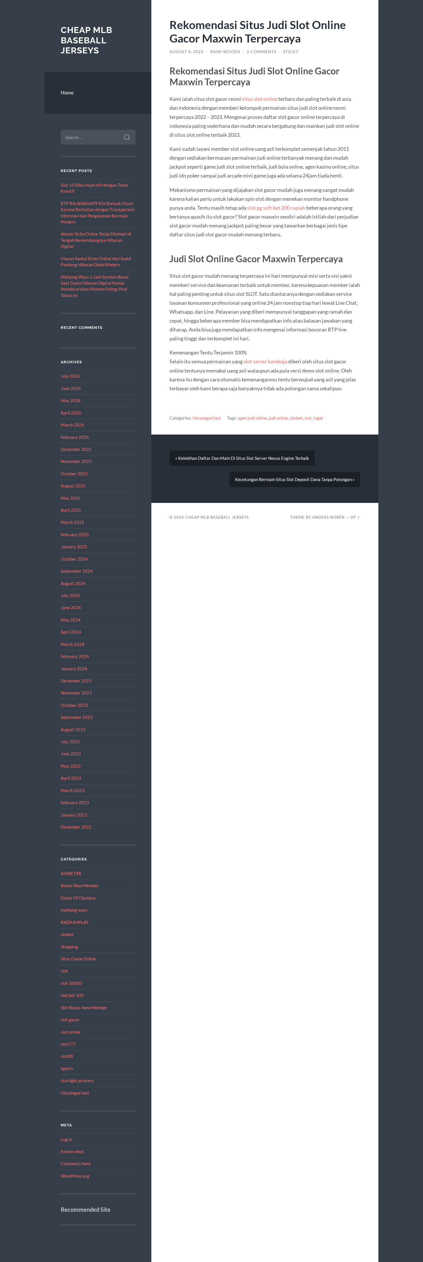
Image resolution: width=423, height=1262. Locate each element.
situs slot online (259, 99)
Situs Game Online (78, 958)
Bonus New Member (80, 885)
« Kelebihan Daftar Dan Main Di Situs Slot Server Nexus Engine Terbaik (242, 458)
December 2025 (76, 449)
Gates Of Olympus (78, 897)
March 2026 (72, 424)
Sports (67, 1068)
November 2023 (76, 692)
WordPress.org (75, 1175)
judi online (278, 417)
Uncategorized (75, 1092)
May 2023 (71, 766)
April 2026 (71, 412)
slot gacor (70, 1019)
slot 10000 (71, 983)
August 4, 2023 (186, 51)
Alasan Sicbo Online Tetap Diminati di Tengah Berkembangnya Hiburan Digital (96, 240)
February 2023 (75, 802)
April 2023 (71, 778)
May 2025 (71, 498)
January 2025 (74, 546)
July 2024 (70, 595)
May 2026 (71, 400)
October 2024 (74, 558)
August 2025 (73, 485)
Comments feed (75, 1163)
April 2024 (71, 631)
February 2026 (75, 437)
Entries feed (72, 1151)
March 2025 (72, 522)
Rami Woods (225, 51)
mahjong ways (74, 909)
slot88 (67, 1056)
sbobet (67, 934)
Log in (66, 1139)
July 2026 (70, 376)
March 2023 (72, 790)
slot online (70, 1032)
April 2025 (71, 510)
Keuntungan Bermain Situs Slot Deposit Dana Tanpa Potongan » (295, 479)
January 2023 (74, 814)
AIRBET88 (71, 873)
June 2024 (71, 607)
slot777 (68, 1044)
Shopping (69, 946)
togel (318, 417)
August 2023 (73, 729)
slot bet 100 (72, 995)
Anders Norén (328, 517)
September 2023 (77, 717)
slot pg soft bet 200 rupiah (276, 207)
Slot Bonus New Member (84, 1007)
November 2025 (76, 461)
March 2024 (72, 644)
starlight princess (77, 1080)
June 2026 (71, 388)
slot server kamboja (265, 361)
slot (64, 970)
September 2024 (77, 571)
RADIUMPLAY (74, 922)
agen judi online (252, 417)
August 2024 (73, 583)
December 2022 (76, 826)
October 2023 (74, 705)
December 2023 (76, 680)
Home (67, 93)
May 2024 (71, 619)
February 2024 (75, 656)
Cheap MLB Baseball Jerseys (86, 40)
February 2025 (75, 534)
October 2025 (74, 473)
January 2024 (74, 668)
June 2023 (71, 753)
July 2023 (70, 741)
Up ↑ (355, 517)
